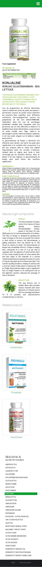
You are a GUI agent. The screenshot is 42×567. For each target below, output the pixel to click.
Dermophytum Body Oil (15, 549)
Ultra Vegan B (11, 542)
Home (13, 562)
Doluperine (10, 474)
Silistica (9, 523)
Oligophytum (11, 500)
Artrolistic (10, 468)
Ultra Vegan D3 (11, 539)
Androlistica (11, 464)
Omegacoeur (10, 503)
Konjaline (9, 494)
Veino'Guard (16, 437)
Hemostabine (11, 484)
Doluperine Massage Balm (16, 477)
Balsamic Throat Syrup (15, 529)
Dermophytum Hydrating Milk (18, 552)
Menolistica (10, 497)
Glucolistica (10, 481)
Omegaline (9, 507)
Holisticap (10, 487)
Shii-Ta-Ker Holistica (14, 520)
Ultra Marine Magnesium (15, 536)
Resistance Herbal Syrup (16, 526)
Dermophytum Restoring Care (18, 555)
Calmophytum (11, 471)
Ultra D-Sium (10, 533)
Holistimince (16, 347)
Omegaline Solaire (13, 510)
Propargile (16, 392)
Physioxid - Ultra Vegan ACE (17, 516)
